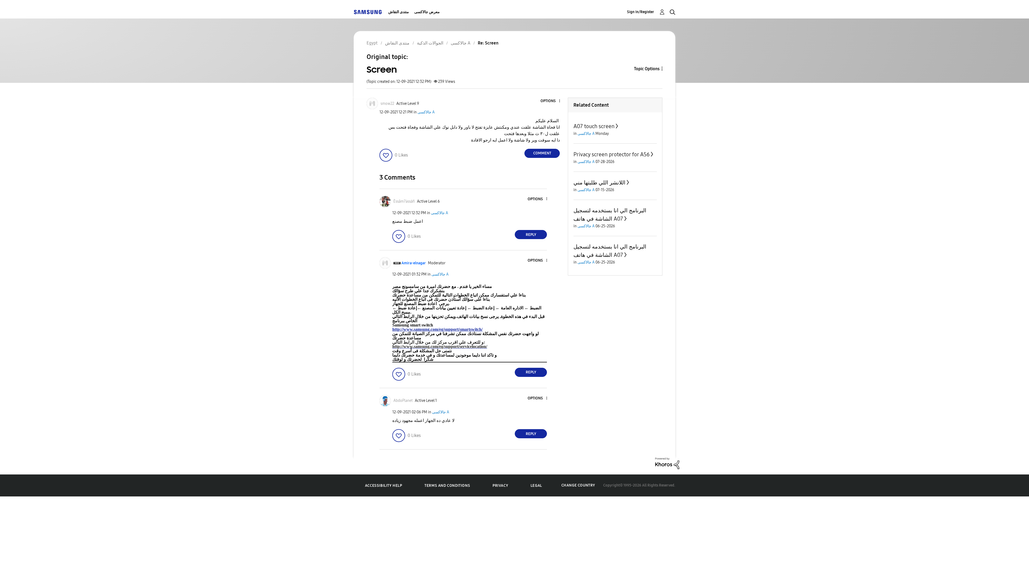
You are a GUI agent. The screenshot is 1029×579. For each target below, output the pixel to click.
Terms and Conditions (447, 485)
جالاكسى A (426, 112)
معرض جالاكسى (427, 12)
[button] (550, 101)
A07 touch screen (593, 126)
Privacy (500, 485)
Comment (542, 153)
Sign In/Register (640, 12)
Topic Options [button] (646, 68)
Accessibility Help (383, 485)
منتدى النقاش (398, 12)
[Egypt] (368, 11)
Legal (536, 485)
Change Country (578, 485)
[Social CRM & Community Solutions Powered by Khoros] (667, 463)
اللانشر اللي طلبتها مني (599, 182)
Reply (531, 234)
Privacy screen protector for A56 (611, 154)
